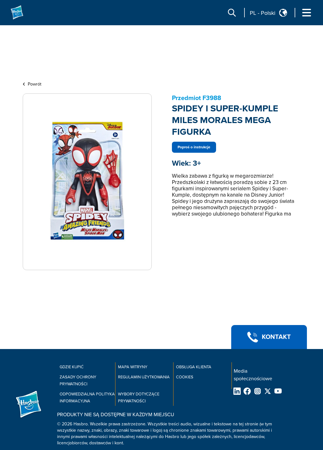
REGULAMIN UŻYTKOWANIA (144, 377)
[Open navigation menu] (306, 12)
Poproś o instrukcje (194, 147)
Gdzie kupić (72, 367)
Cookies (184, 377)
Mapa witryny (132, 367)
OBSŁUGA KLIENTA (193, 367)
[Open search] (232, 12)
